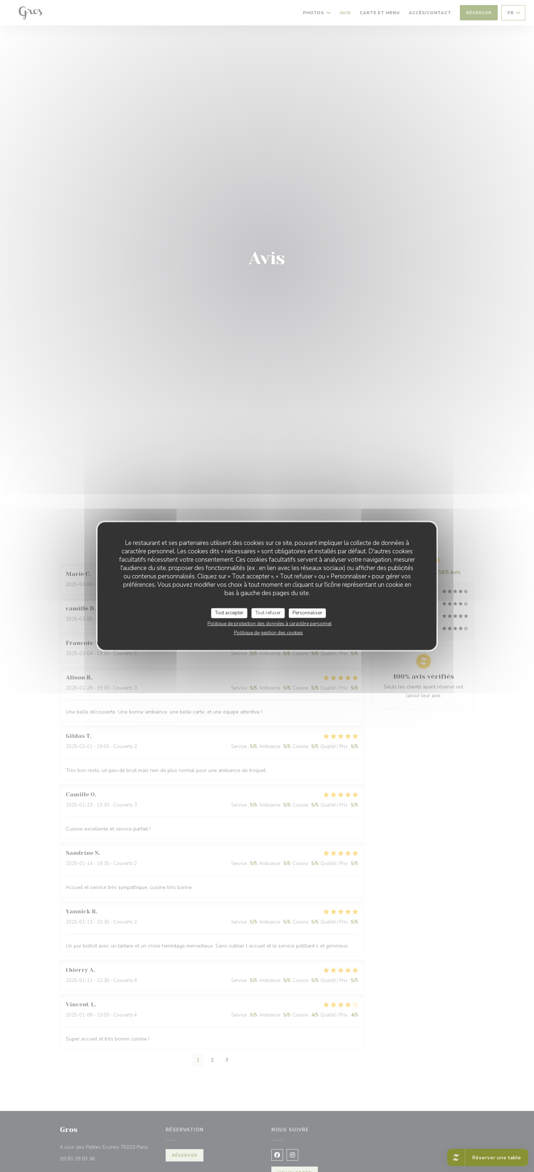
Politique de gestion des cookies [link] (268, 632)
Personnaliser (307, 613)
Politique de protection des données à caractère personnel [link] (269, 623)
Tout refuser (268, 613)
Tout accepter (229, 613)
